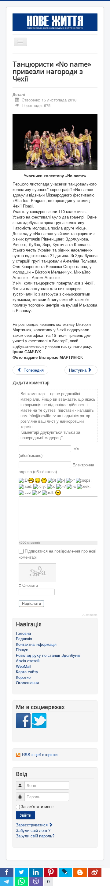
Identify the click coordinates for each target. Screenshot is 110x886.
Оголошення (27, 683)
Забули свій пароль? (35, 836)
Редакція (24, 639)
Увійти (25, 815)
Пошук (22, 650)
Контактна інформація (36, 644)
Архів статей (27, 661)
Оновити (30, 585)
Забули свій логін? (33, 830)
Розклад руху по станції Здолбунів (48, 655)
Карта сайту (27, 672)
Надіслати (31, 603)
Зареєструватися (32, 825)
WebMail (23, 666)
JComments (89, 614)
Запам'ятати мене (37, 806)
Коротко (23, 677)
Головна (23, 633)
